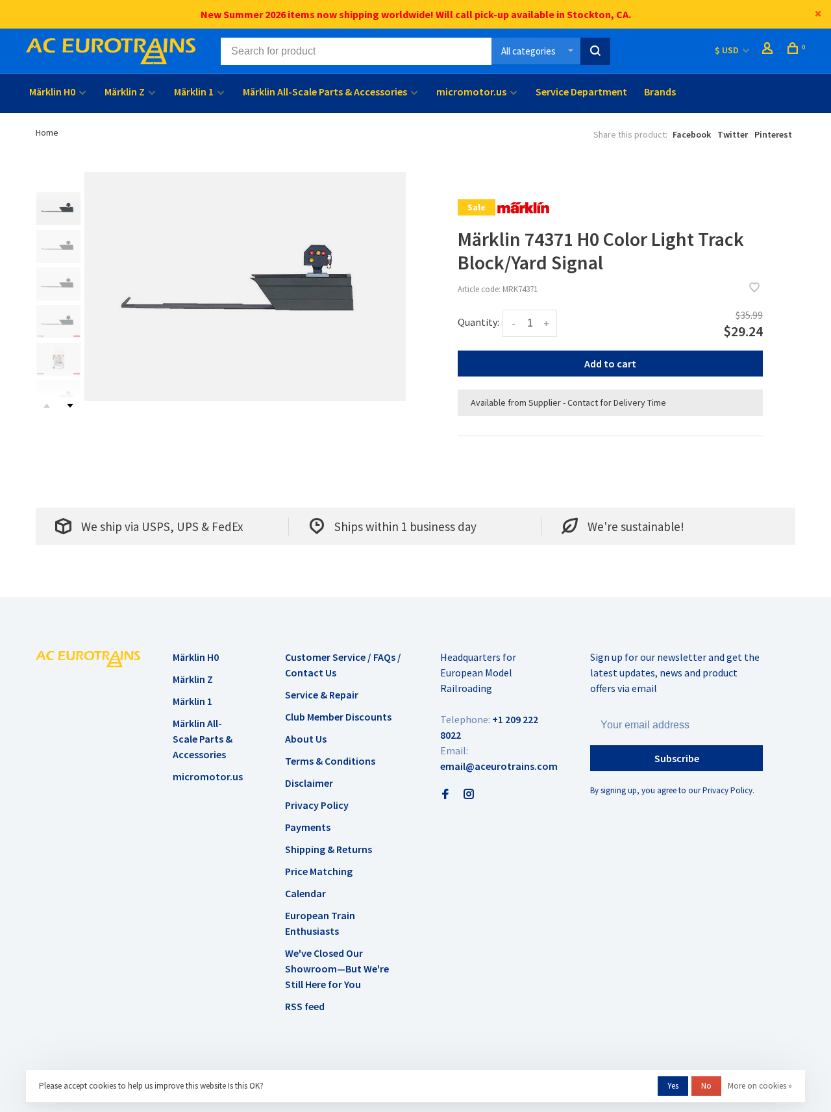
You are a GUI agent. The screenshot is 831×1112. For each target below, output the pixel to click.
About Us (306, 738)
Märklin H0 (52, 91)
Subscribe (676, 758)
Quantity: (478, 321)
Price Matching (319, 871)
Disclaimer (309, 782)
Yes (672, 1085)
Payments (307, 827)
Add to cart (610, 363)
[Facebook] (445, 794)
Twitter (732, 134)
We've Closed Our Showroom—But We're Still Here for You (337, 968)
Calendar (305, 893)
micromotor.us (471, 91)
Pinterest (773, 134)
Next (70, 405)
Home (47, 132)
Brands (660, 91)
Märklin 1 (194, 91)
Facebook (692, 134)
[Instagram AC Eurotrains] (469, 794)
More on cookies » (760, 1085)
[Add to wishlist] (754, 288)
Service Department (581, 91)
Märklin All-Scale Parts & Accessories (325, 91)
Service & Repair (321, 694)
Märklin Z (125, 91)
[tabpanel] (245, 286)
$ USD (728, 50)
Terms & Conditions (330, 760)
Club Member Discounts (338, 716)
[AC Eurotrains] (88, 659)
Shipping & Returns (328, 849)
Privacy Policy (317, 804)
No (706, 1085)
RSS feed (305, 1006)
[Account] (769, 50)
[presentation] (58, 209)
